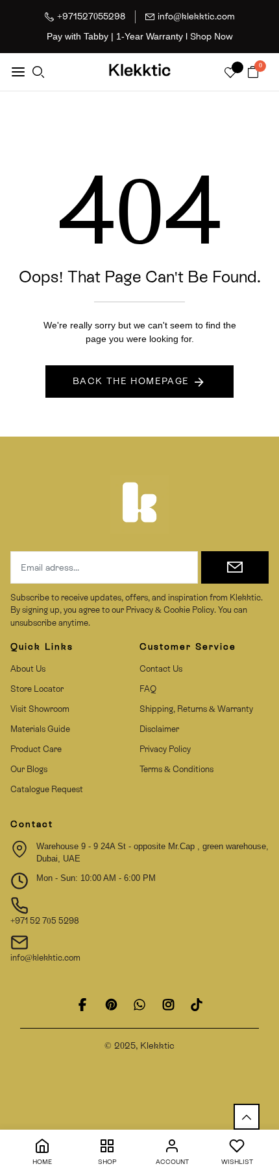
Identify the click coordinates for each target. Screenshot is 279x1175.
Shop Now (211, 36)
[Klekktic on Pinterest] (111, 1004)
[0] (253, 73)
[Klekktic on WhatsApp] (139, 1004)
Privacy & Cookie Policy (169, 610)
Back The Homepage (131, 381)
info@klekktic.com (196, 16)
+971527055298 (91, 16)
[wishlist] (230, 73)
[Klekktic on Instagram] (168, 1004)
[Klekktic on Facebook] (82, 1004)
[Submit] (235, 567)
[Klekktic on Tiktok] (196, 1004)
